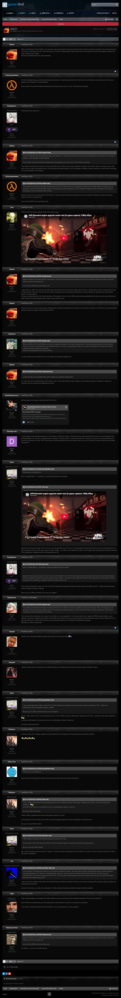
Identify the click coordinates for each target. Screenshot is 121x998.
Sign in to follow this (100, 29)
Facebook (117, 19)
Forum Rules (59, 13)
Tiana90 (12, 631)
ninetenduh (12, 334)
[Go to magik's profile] (12, 907)
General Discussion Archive (35, 31)
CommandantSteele (11, 75)
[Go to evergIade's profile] (12, 672)
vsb (12, 861)
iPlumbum (12, 729)
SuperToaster (11, 597)
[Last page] (14, 39)
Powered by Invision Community (110, 995)
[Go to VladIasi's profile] (6, 30)
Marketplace (45, 13)
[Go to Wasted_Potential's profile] (12, 939)
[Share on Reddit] (9, 973)
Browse (10, 13)
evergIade (12, 662)
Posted (26, 44)
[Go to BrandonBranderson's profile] (12, 405)
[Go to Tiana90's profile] (12, 641)
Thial (11, 207)
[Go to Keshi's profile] (12, 474)
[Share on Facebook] (6, 973)
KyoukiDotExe (11, 106)
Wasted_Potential (11, 927)
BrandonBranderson (11, 395)
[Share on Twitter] (3, 973)
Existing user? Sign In (103, 13)
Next (10, 39)
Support (71, 13)
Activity (21, 13)
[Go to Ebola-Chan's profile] (12, 772)
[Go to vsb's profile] (12, 873)
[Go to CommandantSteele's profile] (12, 85)
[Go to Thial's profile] (12, 217)
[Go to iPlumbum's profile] (12, 741)
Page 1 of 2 (20, 39)
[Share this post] (116, 44)
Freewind (44, 152)
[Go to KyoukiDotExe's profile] (12, 118)
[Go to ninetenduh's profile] (12, 344)
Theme (4, 994)
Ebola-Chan (12, 762)
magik (12, 893)
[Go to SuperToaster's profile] (12, 607)
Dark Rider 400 (12, 431)
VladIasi (14, 31)
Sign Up (114, 13)
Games (33, 13)
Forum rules (60, 24)
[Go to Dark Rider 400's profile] (12, 441)
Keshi (12, 462)
